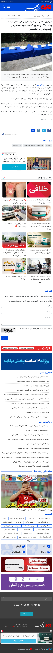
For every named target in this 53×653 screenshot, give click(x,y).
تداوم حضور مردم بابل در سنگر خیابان (37, 412)
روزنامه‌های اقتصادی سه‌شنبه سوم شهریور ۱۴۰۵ (33, 509)
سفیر (4, 518)
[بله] (35, 605)
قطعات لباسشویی (9, 529)
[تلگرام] (39, 605)
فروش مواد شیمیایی (42, 529)
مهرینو (14, 537)
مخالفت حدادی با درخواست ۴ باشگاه (37, 430)
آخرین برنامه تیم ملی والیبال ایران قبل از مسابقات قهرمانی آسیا (29, 462)
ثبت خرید (14, 167)
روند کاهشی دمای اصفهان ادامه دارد (37, 444)
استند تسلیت (7, 522)
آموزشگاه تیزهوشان (43, 533)
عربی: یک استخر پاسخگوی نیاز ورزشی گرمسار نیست (33, 381)
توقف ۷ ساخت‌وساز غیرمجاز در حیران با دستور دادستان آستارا (30, 403)
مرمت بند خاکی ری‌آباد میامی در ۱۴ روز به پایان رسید (32, 377)
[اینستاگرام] (31, 605)
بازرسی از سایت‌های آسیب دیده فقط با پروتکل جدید (33, 390)
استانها (49, 16)
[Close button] (51, 631)
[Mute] (32, 168)
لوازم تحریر (31, 518)
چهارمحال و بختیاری (39, 16)
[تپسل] (3, 154)
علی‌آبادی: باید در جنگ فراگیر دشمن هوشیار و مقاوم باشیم (30, 408)
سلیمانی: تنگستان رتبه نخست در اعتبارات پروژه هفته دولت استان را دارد (26, 394)
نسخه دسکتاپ (26, 614)
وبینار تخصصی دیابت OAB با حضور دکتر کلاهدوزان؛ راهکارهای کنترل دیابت (25, 453)
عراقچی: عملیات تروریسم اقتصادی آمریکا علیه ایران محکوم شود (29, 417)
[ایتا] (13, 605)
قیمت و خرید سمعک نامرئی (27, 537)
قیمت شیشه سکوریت (17, 518)
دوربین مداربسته (30, 526)
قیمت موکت (29, 522)
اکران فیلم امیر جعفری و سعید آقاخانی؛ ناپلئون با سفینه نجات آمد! (28, 439)
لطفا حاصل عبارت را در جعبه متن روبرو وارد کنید (36, 329)
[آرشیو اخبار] (17, 605)
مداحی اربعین (45, 526)
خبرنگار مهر (41, 85)
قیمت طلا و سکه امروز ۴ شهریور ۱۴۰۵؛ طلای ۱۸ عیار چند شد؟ (29, 426)
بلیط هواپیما (28, 533)
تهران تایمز (5, 537)
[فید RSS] (21, 605)
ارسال (4, 338)
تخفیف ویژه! (18, 641)
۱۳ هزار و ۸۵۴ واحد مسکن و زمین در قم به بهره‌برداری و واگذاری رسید (27, 399)
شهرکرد (48, 145)
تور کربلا (18, 522)
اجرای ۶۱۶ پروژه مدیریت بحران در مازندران (36, 386)
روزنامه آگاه (26, 541)
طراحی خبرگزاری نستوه (41, 649)
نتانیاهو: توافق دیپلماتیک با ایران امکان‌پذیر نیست (33, 448)
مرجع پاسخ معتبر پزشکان (11, 526)
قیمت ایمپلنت (25, 529)
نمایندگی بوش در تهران (11, 533)
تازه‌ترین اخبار (46, 372)
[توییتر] (28, 605)
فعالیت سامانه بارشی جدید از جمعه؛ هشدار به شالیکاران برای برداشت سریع (25, 457)
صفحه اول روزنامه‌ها (43, 471)
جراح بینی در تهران (44, 518)
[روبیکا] (24, 605)
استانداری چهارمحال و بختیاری (33, 145)
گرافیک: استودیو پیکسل (23, 649)
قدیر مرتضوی (17, 145)
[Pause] (29, 168)
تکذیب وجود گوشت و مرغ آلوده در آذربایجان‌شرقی (33, 466)
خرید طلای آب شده (44, 522)
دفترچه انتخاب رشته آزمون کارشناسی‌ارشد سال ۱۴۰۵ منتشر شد (29, 435)
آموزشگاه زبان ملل (45, 537)
